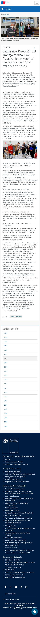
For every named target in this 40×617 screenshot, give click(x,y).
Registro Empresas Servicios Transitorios (19, 513)
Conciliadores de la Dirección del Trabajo (19, 550)
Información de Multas (13, 515)
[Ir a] (20, 150)
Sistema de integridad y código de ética (18, 543)
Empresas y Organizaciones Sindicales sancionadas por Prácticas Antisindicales (19, 492)
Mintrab (8, 459)
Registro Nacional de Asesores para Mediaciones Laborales (17, 522)
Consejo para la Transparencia (15, 477)
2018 (5, 367)
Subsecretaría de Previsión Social (16, 464)
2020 (5, 358)
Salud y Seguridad (16, 316)
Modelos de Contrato (12, 560)
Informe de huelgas (12, 496)
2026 (5, 333)
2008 (5, 409)
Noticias (6, 14)
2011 (5, 397)
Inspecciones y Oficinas (10, 607)
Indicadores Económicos (13, 538)
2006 (5, 418)
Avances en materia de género (15, 540)
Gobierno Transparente (13, 472)
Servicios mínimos (11, 508)
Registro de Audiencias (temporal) (17, 482)
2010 (5, 401)
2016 (5, 375)
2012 (5, 392)
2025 (5, 337)
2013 (5, 388)
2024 (5, 342)
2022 (5, 350)
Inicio (2, 14)
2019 (5, 363)
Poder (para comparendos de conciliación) (19, 572)
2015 (5, 380)
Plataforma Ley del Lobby (14, 479)
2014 (5, 384)
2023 (5, 346)
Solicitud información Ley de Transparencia (20, 474)
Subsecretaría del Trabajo (14, 462)
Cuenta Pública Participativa (15, 577)
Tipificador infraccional (13, 567)
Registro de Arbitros (12, 510)
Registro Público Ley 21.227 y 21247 (17, 553)
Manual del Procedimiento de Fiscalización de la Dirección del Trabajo (20, 564)
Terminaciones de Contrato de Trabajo (18, 518)
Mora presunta (10, 526)
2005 (5, 422)
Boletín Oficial (10, 570)
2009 (5, 405)
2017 (5, 371)
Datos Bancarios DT (12, 545)
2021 (5, 354)
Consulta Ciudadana (12, 548)
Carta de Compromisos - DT (14, 575)
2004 (5, 426)
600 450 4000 (9, 603)
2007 (5, 413)
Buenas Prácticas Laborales (14, 489)
